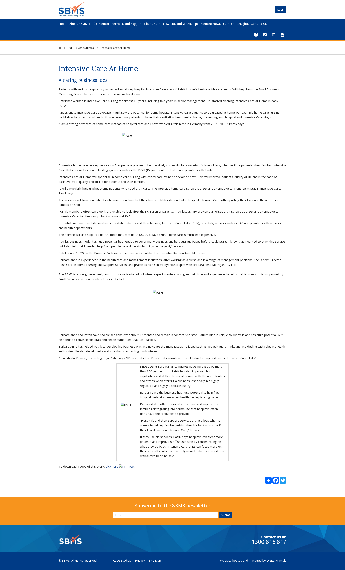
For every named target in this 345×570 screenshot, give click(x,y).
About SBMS (78, 24)
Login (280, 9)
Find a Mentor (99, 24)
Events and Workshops (182, 24)
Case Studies (122, 560)
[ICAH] (127, 466)
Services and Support (126, 24)
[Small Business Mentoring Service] (77, 9)
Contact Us (259, 24)
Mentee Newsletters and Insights (224, 24)
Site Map (155, 560)
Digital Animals (276, 560)
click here (112, 466)
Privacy (140, 560)
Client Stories (154, 24)
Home (63, 24)
